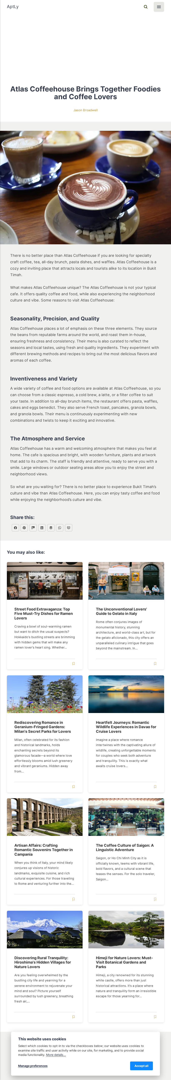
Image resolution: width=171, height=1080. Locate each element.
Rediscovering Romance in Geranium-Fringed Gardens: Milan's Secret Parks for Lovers (42, 726)
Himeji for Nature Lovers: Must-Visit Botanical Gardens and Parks (124, 962)
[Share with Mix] (33, 527)
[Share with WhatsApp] (59, 527)
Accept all (141, 1066)
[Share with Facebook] (15, 527)
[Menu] (159, 7)
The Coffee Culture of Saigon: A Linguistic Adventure (125, 847)
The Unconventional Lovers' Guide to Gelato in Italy (121, 611)
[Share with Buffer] (51, 527)
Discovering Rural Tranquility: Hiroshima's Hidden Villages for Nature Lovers (42, 962)
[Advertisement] (85, 45)
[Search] (145, 6)
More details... (56, 1055)
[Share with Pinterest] (24, 527)
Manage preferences (33, 1066)
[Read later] (73, 664)
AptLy (13, 6)
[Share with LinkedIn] (42, 527)
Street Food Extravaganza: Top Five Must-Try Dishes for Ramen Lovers (43, 613)
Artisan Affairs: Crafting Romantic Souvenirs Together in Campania (43, 849)
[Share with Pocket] (68, 527)
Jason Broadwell (85, 110)
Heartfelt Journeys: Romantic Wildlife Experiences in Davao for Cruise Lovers (126, 726)
